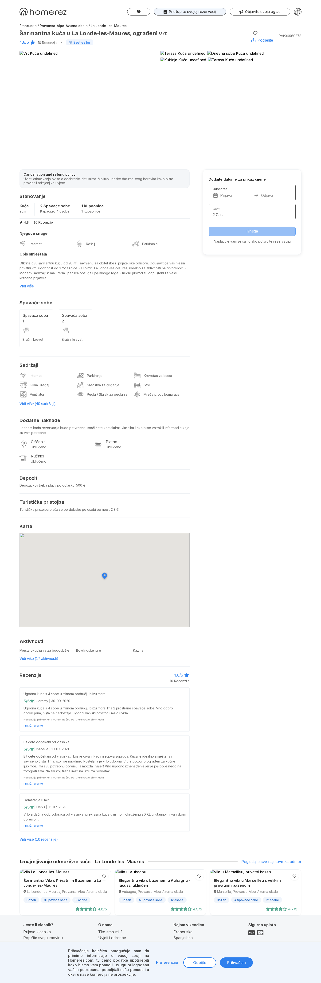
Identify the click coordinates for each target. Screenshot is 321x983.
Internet (36, 244)
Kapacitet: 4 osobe (55, 211)
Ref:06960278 (290, 36)
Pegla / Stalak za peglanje (107, 394)
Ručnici (37, 456)
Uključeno (38, 447)
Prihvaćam (236, 962)
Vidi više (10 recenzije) (39, 839)
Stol (147, 385)
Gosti (216, 209)
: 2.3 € (114, 509)
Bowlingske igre (88, 650)
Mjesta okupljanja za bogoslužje (44, 650)
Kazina (138, 650)
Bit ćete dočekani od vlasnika (46, 742)
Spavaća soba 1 (35, 318)
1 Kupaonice (93, 206)
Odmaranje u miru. (37, 800)
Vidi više (27, 286)
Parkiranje (150, 244)
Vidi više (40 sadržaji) (37, 404)
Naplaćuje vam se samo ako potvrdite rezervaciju (252, 241)
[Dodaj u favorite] (255, 33)
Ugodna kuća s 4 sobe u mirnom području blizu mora (64, 694)
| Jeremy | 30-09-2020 (52, 701)
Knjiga (252, 231)
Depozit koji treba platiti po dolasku (47, 485)
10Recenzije (48, 43)
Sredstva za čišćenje (103, 385)
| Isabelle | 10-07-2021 (51, 749)
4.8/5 (24, 42)
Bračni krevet (33, 339)
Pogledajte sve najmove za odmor (271, 861)
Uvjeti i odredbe (112, 937)
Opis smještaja (33, 254)
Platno (111, 441)
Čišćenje (38, 441)
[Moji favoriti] (138, 11)
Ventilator (37, 394)
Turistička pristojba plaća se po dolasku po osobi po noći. (64, 509)
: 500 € (80, 485)
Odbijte (199, 962)
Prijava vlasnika (37, 931)
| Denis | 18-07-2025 (50, 807)
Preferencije (167, 962)
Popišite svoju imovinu (43, 937)
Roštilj (90, 244)
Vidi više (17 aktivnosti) (39, 659)
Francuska (182, 931)
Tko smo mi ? (110, 931)
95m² (23, 211)
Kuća (24, 206)
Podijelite (265, 40)
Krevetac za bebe (158, 376)
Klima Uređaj (39, 385)
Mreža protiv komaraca (162, 394)
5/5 (26, 701)
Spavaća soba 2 (74, 318)
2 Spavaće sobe (55, 206)
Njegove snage (33, 233)
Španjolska (183, 937)
